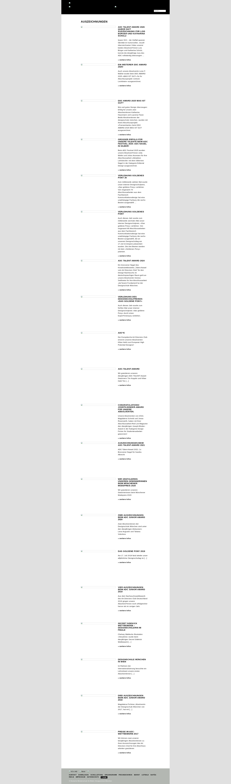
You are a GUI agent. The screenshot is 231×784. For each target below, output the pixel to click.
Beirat (137, 775)
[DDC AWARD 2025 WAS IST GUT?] (98, 111)
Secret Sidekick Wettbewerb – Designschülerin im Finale (129, 626)
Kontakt (73, 775)
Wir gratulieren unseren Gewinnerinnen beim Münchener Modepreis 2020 (132, 482)
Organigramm (111, 775)
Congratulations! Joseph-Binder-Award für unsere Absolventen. (131, 408)
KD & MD (73, 771)
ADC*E (121, 333)
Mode (83, 771)
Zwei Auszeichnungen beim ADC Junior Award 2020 (131, 517)
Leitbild (145, 775)
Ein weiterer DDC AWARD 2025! (132, 66)
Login (104, 777)
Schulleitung (97, 775)
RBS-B (71, 777)
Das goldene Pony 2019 (131, 551)
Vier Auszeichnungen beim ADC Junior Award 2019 (131, 589)
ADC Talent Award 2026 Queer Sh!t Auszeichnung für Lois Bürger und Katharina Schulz (131, 31)
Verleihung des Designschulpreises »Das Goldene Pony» (130, 299)
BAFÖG (153, 775)
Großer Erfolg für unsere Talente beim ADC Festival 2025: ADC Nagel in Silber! (133, 142)
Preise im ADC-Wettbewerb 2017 (128, 733)
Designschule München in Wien (132, 660)
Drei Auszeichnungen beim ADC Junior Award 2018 (131, 697)
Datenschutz (93, 777)
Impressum (80, 777)
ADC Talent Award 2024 (131, 261)
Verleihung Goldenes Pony (131, 213)
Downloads (83, 775)
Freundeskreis (125, 775)
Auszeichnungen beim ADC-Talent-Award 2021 (131, 444)
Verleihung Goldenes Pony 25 (131, 176)
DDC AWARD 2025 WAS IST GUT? (131, 102)
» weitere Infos (124, 60)
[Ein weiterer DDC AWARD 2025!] (98, 75)
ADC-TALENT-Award (129, 369)
